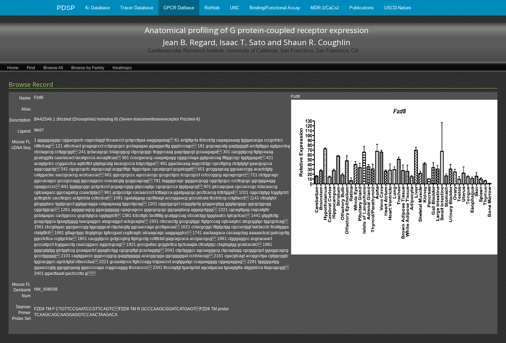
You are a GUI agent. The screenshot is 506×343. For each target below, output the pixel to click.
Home (13, 67)
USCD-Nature (397, 7)
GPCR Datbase (179, 7)
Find (31, 67)
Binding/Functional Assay (275, 7)
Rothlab (212, 7)
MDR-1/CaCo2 (324, 7)
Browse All (53, 67)
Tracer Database (136, 7)
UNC (234, 7)
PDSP (66, 7)
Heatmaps (122, 67)
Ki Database (97, 7)
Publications (361, 7)
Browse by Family (87, 67)
